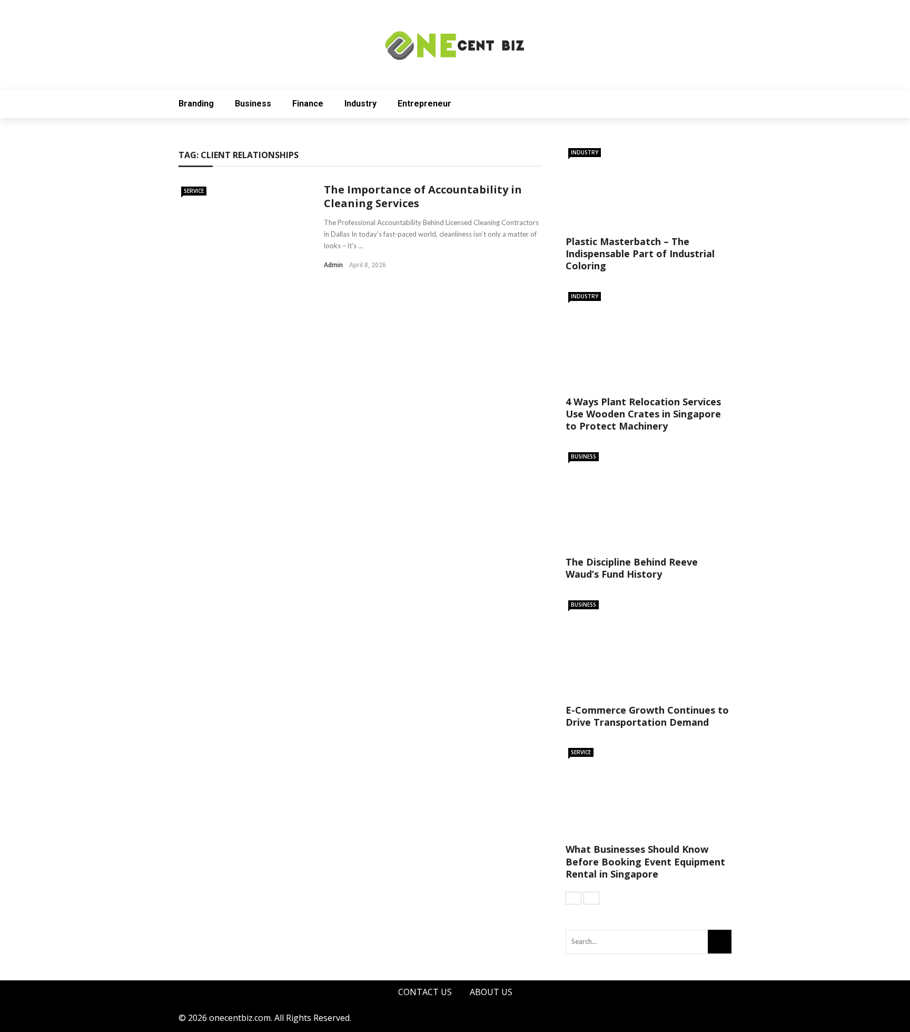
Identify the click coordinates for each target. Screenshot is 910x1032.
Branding (196, 104)
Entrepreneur (424, 104)
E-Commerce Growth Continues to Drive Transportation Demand (647, 716)
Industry (360, 104)
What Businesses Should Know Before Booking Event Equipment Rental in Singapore (645, 861)
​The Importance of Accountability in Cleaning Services (423, 196)
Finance (307, 104)
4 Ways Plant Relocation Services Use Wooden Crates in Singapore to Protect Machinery (643, 414)
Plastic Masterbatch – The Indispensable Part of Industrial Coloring (640, 253)
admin (333, 264)
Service (194, 190)
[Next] (591, 898)
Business (253, 104)
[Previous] (573, 898)
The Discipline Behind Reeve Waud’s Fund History (632, 568)
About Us (491, 992)
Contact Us (425, 992)
